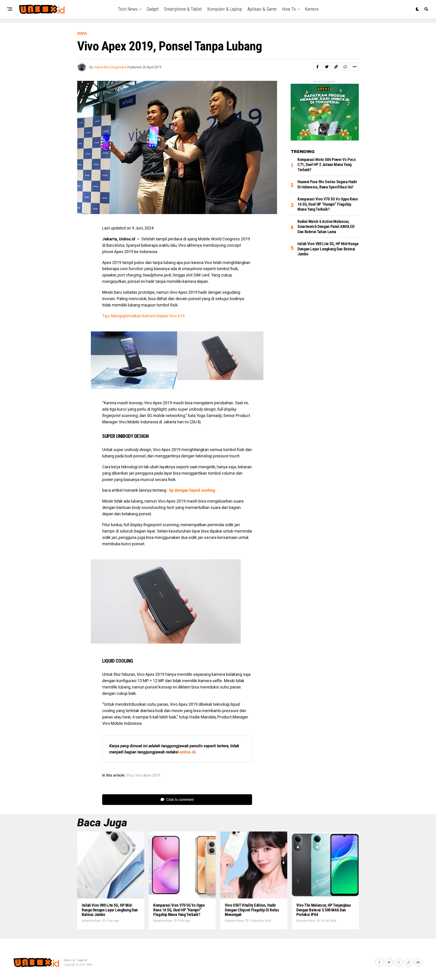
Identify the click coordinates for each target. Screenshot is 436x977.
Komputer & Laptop (224, 9)
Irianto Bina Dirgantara (110, 67)
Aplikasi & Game (262, 9)
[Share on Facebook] (317, 67)
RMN (89, 964)
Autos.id (69, 960)
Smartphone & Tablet (183, 9)
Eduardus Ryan (91, 920)
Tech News (128, 9)
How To (289, 9)
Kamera (311, 9)
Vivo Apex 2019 (147, 775)
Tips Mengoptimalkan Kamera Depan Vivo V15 (143, 315)
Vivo (130, 775)
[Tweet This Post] (327, 67)
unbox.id (187, 752)
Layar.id (82, 960)
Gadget (152, 9)
